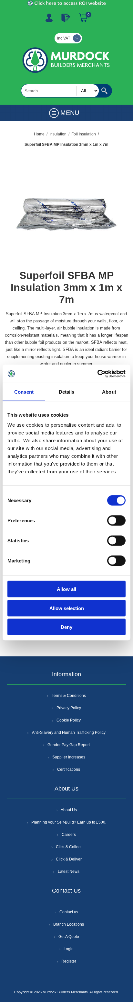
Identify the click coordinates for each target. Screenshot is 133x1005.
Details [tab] (67, 391)
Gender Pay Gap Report (68, 745)
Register (49, 18)
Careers (69, 834)
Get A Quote (68, 936)
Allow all (66, 589)
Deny (66, 627)
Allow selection (66, 608)
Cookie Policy (68, 720)
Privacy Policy (68, 708)
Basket (83, 18)
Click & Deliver (69, 859)
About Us (69, 810)
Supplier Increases (68, 757)
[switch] (116, 520)
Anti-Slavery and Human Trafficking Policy (69, 732)
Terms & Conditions (69, 695)
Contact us (68, 912)
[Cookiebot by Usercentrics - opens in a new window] (97, 374)
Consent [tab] (24, 391)
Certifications (68, 769)
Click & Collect (68, 847)
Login (69, 949)
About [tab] (109, 391)
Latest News (68, 871)
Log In (66, 18)
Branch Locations (68, 924)
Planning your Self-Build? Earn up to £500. (68, 822)
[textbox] (60, 90)
